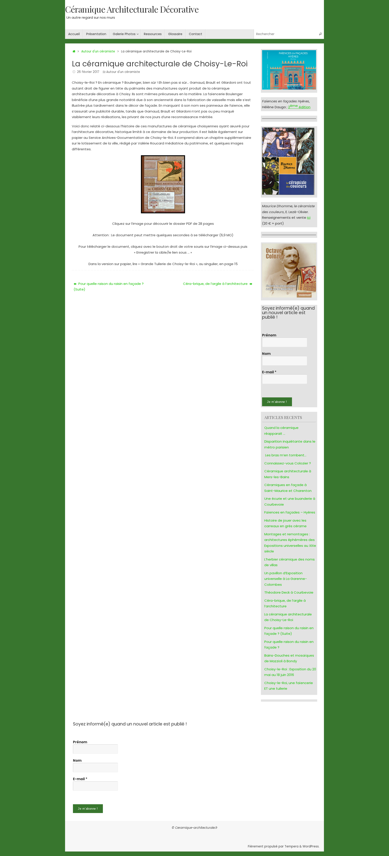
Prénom (269, 335)
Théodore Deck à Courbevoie (288, 592)
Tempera (292, 846)
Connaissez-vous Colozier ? (287, 463)
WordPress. (311, 846)
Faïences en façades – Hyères (289, 512)
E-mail (269, 372)
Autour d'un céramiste (98, 51)
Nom (266, 353)
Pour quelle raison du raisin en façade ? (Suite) (109, 286)
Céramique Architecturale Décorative (132, 9)
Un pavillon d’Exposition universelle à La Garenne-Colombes (285, 579)
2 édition (299, 107)
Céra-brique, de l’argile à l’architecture (216, 283)
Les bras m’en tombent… (285, 455)
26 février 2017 (88, 72)
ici (308, 217)
